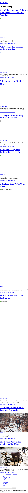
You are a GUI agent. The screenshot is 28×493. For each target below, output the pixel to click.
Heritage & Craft (11, 43)
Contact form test (6, 477)
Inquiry (4, 478)
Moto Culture (11, 146)
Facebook (5, 483)
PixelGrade (15, 474)
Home (4, 476)
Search (4, 485)
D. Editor (4, 2)
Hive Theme (8, 474)
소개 (4, 479)
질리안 (1, 43)
